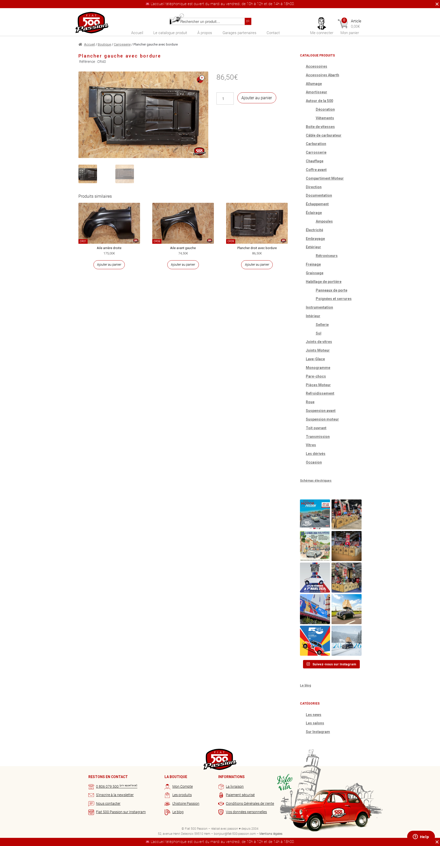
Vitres (311, 445)
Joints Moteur (318, 350)
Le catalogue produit (170, 33)
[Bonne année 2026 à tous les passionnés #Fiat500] (347, 641)
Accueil (137, 33)
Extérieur (313, 247)
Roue (310, 402)
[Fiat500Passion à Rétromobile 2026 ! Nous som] (315, 609)
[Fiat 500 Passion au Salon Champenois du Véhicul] (347, 514)
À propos (204, 33)
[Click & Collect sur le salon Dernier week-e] (347, 609)
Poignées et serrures (334, 299)
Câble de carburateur (323, 135)
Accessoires (316, 66)
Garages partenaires (239, 33)
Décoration (325, 109)
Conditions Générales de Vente (250, 803)
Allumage (314, 84)
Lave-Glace (315, 359)
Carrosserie (122, 44)
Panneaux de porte (331, 290)
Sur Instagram (318, 732)
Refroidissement (320, 393)
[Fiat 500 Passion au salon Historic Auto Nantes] (347, 546)
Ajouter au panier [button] (109, 264)
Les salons (315, 723)
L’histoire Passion (185, 803)
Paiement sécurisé (240, 795)
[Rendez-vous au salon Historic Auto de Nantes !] (315, 578)
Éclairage (314, 213)
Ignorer (436, 4)
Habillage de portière (323, 282)
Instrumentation (319, 307)
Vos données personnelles (246, 812)
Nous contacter (108, 803)
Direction (314, 187)
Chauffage (314, 161)
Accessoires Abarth (322, 75)
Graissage (314, 273)
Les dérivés (315, 454)
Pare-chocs (316, 376)
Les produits (182, 795)
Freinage (313, 264)
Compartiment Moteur (325, 178)
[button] (201, 79)
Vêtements (325, 118)
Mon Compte (182, 786)
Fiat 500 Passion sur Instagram (121, 812)
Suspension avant (321, 411)
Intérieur (313, 316)
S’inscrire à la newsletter (115, 795)
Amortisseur (316, 92)
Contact (273, 33)
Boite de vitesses (320, 127)
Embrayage (315, 239)
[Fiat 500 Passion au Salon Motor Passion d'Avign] (315, 514)
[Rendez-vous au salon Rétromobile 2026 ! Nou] (315, 641)
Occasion (314, 462)
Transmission (318, 437)
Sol (318, 333)
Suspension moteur (322, 419)
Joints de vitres (319, 342)
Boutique (104, 44)
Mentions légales (270, 834)
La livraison (235, 786)
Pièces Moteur (318, 385)
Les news (313, 715)
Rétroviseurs (327, 256)
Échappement (317, 204)
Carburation (316, 144)
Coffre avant (316, 170)
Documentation (319, 195)
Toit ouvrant (316, 428)
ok (248, 21)
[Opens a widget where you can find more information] (421, 837)
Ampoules (324, 221)
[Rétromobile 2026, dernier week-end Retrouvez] (347, 578)
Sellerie (322, 325)
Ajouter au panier (256, 97)
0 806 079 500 (116, 786)
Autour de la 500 (319, 101)
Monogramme (318, 368)
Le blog (305, 685)
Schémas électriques (316, 480)
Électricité (314, 230)
